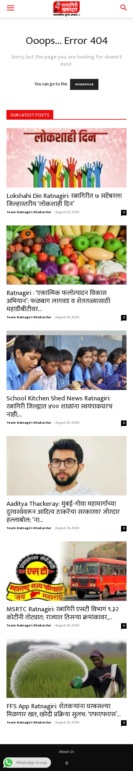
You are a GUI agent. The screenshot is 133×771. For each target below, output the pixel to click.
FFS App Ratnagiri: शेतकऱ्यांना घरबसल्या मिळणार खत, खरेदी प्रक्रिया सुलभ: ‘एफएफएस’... (63, 710)
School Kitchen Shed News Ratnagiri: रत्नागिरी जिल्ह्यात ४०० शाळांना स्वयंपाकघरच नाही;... (59, 406)
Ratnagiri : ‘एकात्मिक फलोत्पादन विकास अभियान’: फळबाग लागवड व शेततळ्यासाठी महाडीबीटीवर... (58, 301)
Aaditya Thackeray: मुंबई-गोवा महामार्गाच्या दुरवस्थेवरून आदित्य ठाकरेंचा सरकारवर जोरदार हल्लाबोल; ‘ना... (63, 512)
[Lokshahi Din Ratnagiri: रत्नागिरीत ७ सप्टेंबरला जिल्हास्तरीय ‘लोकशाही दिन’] (66, 158)
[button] (10, 8)
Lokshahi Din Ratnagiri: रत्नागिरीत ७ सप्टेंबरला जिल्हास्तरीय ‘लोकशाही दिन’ (64, 200)
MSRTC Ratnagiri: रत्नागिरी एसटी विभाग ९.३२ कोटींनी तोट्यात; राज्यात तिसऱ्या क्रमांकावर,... (62, 613)
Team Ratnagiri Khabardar (28, 212)
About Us (66, 752)
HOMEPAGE (84, 84)
